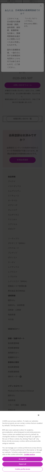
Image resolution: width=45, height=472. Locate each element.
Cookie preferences (22, 469)
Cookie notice (29, 454)
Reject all (22, 464)
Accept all (22, 459)
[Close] (38, 415)
